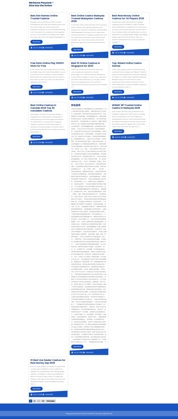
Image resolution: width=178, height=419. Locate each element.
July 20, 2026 (78, 352)
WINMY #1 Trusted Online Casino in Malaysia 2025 (127, 107)
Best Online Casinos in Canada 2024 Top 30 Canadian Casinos (43, 108)
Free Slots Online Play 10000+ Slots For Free (47, 64)
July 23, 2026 (118, 53)
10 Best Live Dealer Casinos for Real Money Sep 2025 (47, 361)
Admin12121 (49, 48)
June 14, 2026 (37, 394)
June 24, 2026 (119, 137)
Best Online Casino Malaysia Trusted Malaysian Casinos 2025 (87, 18)
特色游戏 (75, 105)
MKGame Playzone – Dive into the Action (41, 4)
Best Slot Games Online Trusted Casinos (44, 17)
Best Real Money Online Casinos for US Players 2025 (128, 17)
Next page (50, 401)
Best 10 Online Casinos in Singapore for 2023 (85, 64)
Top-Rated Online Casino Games (127, 64)
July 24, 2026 (37, 48)
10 (43, 401)
